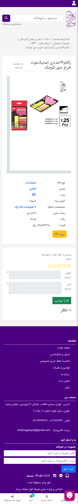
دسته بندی (47, 500)
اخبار (67, 388)
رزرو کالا (59, 234)
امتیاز (68, 259)
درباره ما (65, 374)
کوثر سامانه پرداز (24, 489)
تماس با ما (64, 381)
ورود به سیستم (12, 500)
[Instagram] (54, 475)
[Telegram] (61, 475)
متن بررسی (67, 286)
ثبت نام (68, 469)
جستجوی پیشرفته (12, 24)
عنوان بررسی (67, 275)
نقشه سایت (63, 348)
